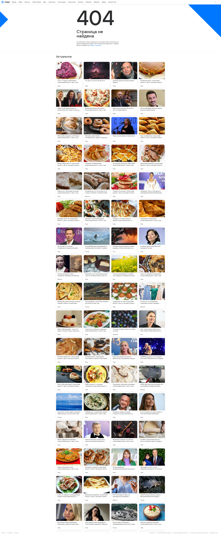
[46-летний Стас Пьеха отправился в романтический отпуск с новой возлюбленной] (69, 240)
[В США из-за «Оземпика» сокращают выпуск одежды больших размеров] (152, 296)
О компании (10, 532)
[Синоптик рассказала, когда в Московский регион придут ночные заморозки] (152, 489)
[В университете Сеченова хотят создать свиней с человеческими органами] (97, 185)
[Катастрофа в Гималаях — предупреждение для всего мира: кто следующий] (124, 517)
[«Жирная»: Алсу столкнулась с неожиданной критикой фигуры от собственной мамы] (152, 185)
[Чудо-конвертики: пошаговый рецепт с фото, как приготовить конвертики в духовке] (152, 130)
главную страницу (95, 45)
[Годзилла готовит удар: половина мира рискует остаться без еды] (69, 406)
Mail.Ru (3, 532)
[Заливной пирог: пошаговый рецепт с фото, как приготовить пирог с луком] (152, 75)
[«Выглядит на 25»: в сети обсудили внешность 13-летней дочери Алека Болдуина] (152, 461)
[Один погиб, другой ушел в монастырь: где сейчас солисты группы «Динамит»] (69, 102)
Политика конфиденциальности (181, 532)
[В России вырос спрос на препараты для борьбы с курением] (124, 489)
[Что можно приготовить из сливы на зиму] (124, 323)
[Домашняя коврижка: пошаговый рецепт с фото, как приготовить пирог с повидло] (97, 489)
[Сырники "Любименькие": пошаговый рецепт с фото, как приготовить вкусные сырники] (97, 158)
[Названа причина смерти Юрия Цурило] (124, 75)
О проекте (152, 532)
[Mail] (2, 2)
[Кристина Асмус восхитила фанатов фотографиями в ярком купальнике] (124, 351)
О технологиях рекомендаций (163, 532)
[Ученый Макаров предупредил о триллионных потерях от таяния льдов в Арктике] (97, 240)
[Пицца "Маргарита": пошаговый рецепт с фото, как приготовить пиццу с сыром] (69, 158)
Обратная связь (214, 532)
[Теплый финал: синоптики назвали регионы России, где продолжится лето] (97, 296)
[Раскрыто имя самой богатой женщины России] (152, 240)
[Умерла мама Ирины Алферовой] (124, 130)
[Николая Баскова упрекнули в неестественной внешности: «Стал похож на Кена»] (97, 434)
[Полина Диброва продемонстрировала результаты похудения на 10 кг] (124, 461)
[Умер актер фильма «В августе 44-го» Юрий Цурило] (124, 102)
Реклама (16, 532)
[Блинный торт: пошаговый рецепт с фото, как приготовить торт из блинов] (97, 268)
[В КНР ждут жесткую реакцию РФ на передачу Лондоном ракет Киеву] (152, 378)
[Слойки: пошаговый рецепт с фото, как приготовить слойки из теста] (152, 434)
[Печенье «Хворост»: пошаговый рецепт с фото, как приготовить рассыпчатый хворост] (69, 351)
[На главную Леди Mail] (7, 2)
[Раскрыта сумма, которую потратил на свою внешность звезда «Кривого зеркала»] (124, 406)
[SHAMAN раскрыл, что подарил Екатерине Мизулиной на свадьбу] (152, 351)
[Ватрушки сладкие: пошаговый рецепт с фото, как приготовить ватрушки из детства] (97, 461)
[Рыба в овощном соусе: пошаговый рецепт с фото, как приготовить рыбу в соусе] (69, 461)
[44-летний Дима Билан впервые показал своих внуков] (152, 102)
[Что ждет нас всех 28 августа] (97, 75)
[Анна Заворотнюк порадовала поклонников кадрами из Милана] (97, 517)
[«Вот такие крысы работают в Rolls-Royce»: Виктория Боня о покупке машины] (152, 323)
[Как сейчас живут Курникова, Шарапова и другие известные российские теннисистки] (69, 517)
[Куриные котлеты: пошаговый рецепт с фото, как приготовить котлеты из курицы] (69, 213)
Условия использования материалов (199, 532)
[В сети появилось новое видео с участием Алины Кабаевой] (152, 406)
